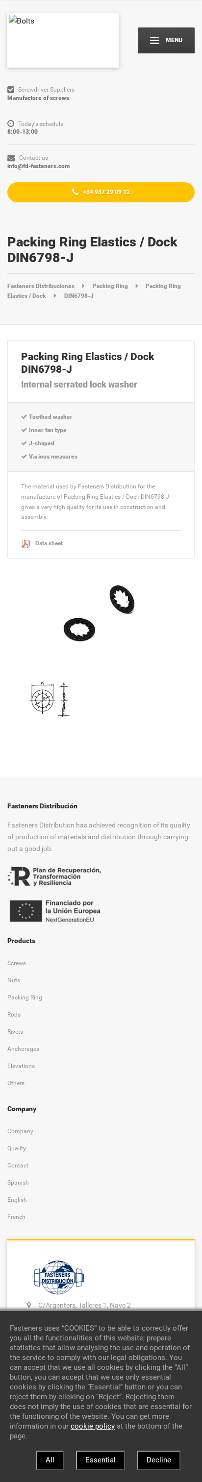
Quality (16, 1148)
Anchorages (23, 1048)
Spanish (18, 1182)
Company (20, 1131)
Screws (16, 963)
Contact (17, 1165)
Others (16, 1083)
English (17, 1199)
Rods (14, 1014)
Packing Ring (111, 286)
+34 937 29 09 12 (106, 191)
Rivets (15, 1031)
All (50, 1460)
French (16, 1216)
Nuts (13, 980)
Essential (100, 1460)
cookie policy (93, 1426)
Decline (159, 1460)
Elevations (21, 1065)
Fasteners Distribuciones (41, 286)
